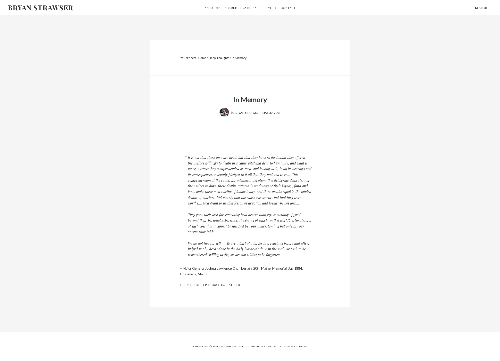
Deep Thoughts (212, 284)
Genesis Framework (262, 346)
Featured (233, 284)
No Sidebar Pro (232, 346)
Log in (302, 346)
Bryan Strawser (40, 7)
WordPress (287, 346)
